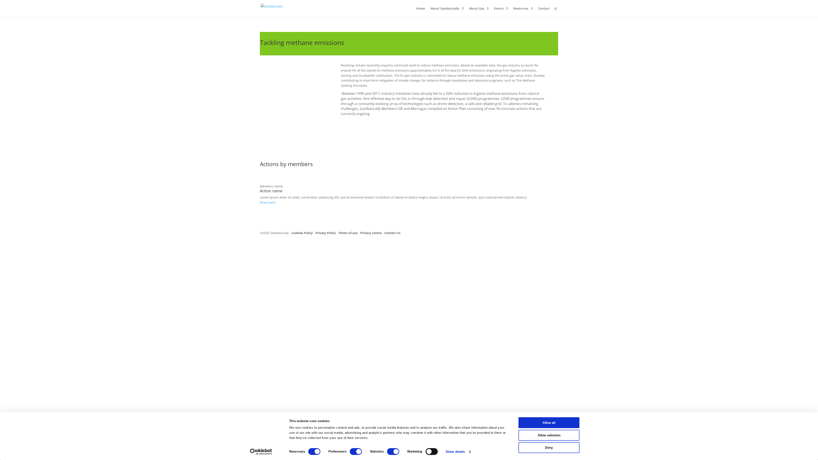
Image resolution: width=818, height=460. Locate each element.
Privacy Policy (325, 233)
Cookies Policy (302, 233)
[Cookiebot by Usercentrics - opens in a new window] (261, 451)
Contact (544, 8)
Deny (549, 447)
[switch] (356, 451)
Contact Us (392, 233)
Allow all (549, 422)
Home (420, 8)
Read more (267, 202)
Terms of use (347, 233)
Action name (271, 190)
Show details (455, 451)
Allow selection (549, 435)
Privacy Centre (370, 233)
